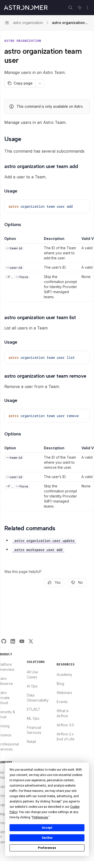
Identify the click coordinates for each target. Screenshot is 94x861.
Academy (64, 674)
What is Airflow (63, 713)
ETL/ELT (33, 709)
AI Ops (32, 686)
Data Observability (38, 697)
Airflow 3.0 (65, 725)
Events (62, 702)
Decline (47, 838)
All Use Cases (32, 674)
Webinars (64, 692)
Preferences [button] (40, 817)
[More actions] (87, 7)
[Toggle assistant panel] (79, 7)
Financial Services (34, 730)
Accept (47, 827)
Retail (31, 741)
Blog (60, 683)
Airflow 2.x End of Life (65, 736)
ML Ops (33, 718)
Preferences (47, 848)
